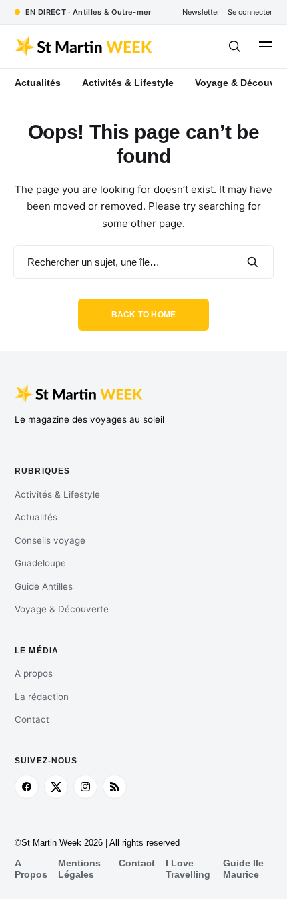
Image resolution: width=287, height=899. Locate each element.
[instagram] (85, 787)
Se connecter (250, 12)
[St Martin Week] (84, 47)
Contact (32, 719)
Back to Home (143, 314)
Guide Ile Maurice (243, 868)
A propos (34, 673)
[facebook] (27, 787)
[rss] (115, 787)
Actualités (36, 517)
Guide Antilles (44, 586)
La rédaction (42, 696)
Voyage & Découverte (62, 609)
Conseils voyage (50, 540)
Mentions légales (79, 868)
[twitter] (56, 787)
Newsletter (201, 12)
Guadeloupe (40, 563)
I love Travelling (188, 868)
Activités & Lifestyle (57, 494)
